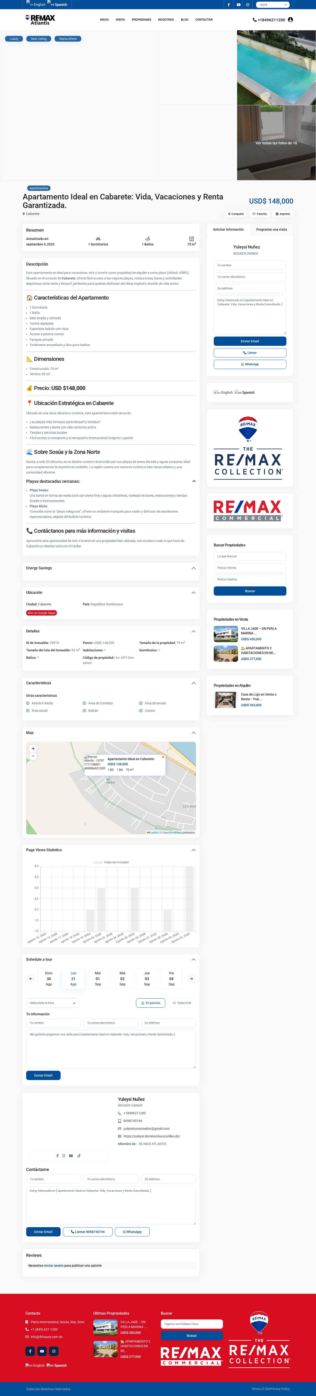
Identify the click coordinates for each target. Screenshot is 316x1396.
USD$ (263, 4)
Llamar (89, 1232)
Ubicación (34, 592)
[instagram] (247, 4)
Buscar (250, 591)
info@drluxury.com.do (47, 1337)
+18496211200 (271, 20)
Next (191, 978)
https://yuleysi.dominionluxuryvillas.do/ (152, 1136)
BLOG (185, 19)
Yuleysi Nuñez (131, 1099)
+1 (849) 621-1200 (44, 1329)
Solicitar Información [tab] (228, 229)
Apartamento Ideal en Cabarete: (131, 759)
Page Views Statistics (44, 850)
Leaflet (154, 832)
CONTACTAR (204, 19)
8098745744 (133, 1121)
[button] (111, 782)
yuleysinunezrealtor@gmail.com (147, 1128)
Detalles (33, 631)
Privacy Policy (280, 1389)
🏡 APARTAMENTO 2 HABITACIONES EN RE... (135, 1346)
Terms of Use (260, 1389)
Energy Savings (39, 568)
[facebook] (228, 4)
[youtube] (238, 4)
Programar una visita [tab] (271, 229)
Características (38, 683)
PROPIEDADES (141, 19)
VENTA (120, 19)
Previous (30, 978)
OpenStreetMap (172, 832)
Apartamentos (39, 188)
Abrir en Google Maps (42, 613)
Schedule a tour (39, 959)
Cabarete (32, 214)
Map (30, 733)
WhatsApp (134, 1232)
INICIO (104, 19)
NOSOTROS (166, 19)
